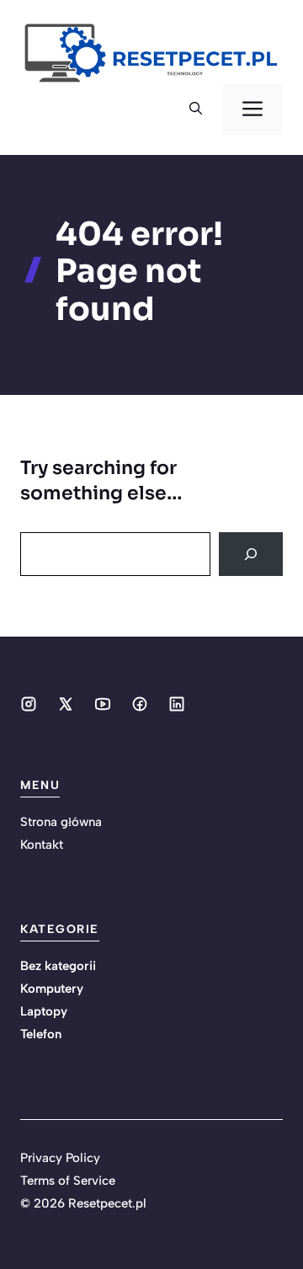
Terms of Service (67, 1180)
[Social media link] (28, 704)
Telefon (40, 1034)
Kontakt (41, 844)
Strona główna (61, 821)
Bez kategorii (58, 965)
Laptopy (43, 1011)
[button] (195, 109)
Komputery (51, 988)
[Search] (251, 554)
